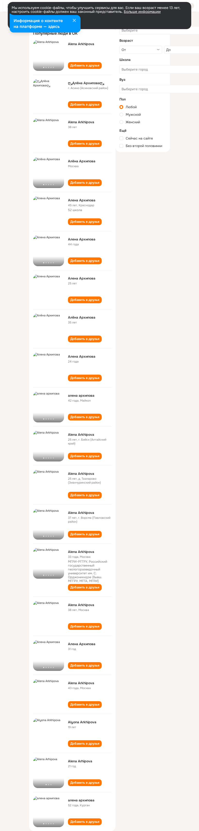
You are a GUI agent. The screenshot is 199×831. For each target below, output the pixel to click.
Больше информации (142, 11)
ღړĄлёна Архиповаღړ (86, 83)
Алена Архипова (81, 239)
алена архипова (81, 395)
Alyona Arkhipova (82, 722)
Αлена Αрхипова (81, 200)
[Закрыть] (74, 21)
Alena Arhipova (80, 761)
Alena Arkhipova (81, 44)
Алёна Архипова (81, 161)
